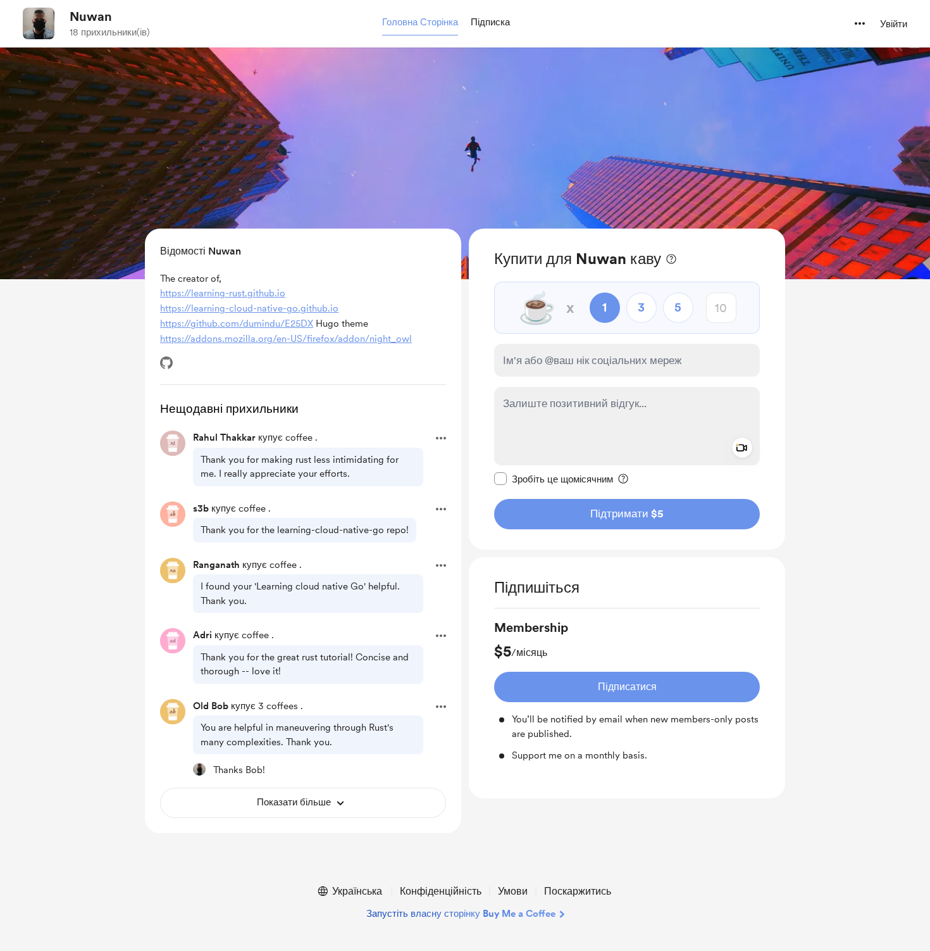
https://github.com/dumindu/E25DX (236, 323)
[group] (627, 691)
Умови (513, 891)
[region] (627, 389)
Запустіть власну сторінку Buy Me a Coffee (460, 913)
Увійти (893, 24)
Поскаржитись (577, 891)
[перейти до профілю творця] (38, 23)
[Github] (166, 362)
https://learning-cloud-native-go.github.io (249, 308)
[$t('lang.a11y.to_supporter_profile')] (199, 769)
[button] (420, 23)
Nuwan (91, 16)
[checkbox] (553, 478)
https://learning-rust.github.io (222, 293)
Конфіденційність (440, 891)
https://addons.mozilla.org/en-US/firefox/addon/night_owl (286, 338)
